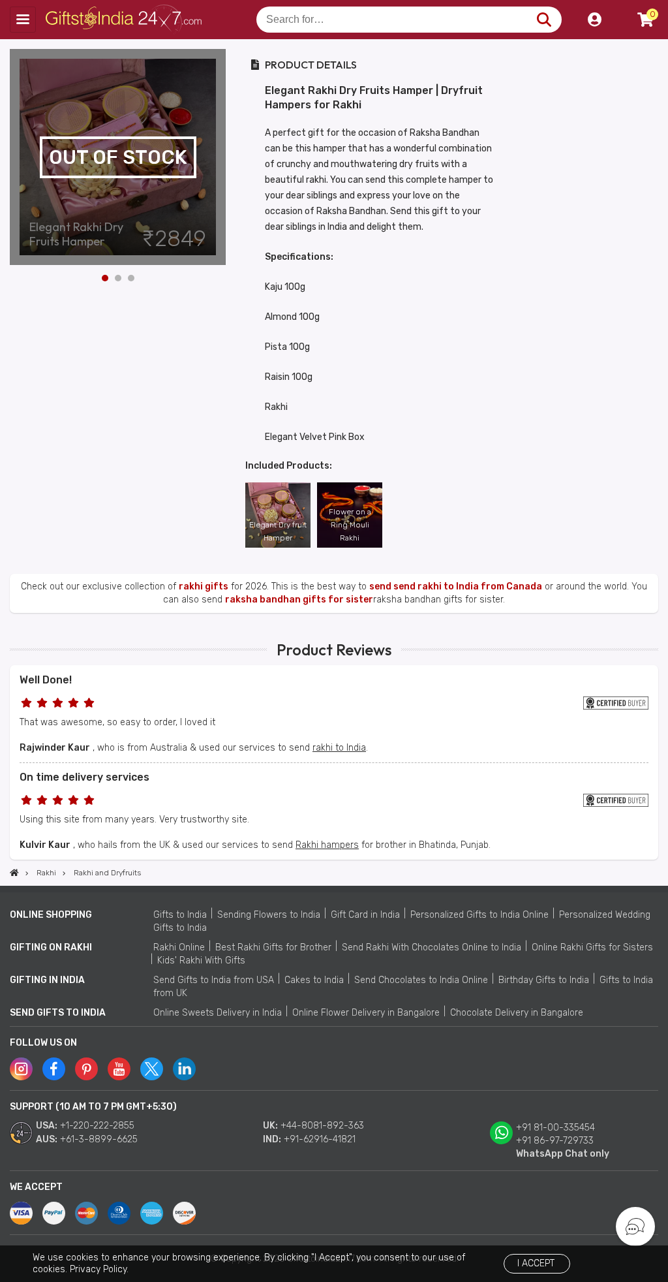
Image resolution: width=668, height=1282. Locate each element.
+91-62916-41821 (320, 1139)
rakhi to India (339, 747)
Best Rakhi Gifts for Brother (273, 947)
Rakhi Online (179, 947)
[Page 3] (131, 278)
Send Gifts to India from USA (213, 980)
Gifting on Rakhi (51, 947)
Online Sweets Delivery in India (217, 1012)
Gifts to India (180, 914)
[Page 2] (118, 278)
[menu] (23, 19)
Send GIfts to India (58, 1012)
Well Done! (46, 680)
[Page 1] (105, 278)
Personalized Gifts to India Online (479, 914)
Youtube (119, 1068)
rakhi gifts (203, 586)
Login (594, 20)
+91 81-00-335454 (555, 1127)
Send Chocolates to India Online (421, 980)
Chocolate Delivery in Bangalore (516, 1012)
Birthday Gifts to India (543, 980)
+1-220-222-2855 (97, 1125)
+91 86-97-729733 (555, 1140)
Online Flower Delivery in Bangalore (366, 1012)
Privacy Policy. (99, 1269)
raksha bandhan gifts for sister (299, 599)
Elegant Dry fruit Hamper (278, 531)
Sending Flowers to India (268, 914)
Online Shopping (51, 914)
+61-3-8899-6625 (99, 1139)
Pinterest (86, 1068)
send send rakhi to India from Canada (455, 586)
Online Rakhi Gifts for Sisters (592, 947)
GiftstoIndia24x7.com (125, 20)
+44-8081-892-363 (322, 1125)
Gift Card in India (365, 914)
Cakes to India (314, 980)
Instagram (21, 1068)
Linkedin (184, 1068)
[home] (14, 872)
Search (544, 20)
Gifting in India (47, 980)
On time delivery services (84, 777)
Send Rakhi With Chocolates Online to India (431, 947)
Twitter (151, 1068)
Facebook (53, 1068)
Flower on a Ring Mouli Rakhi (350, 524)
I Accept (535, 1263)
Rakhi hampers (327, 845)
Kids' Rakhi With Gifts (201, 960)
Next (216, 157)
